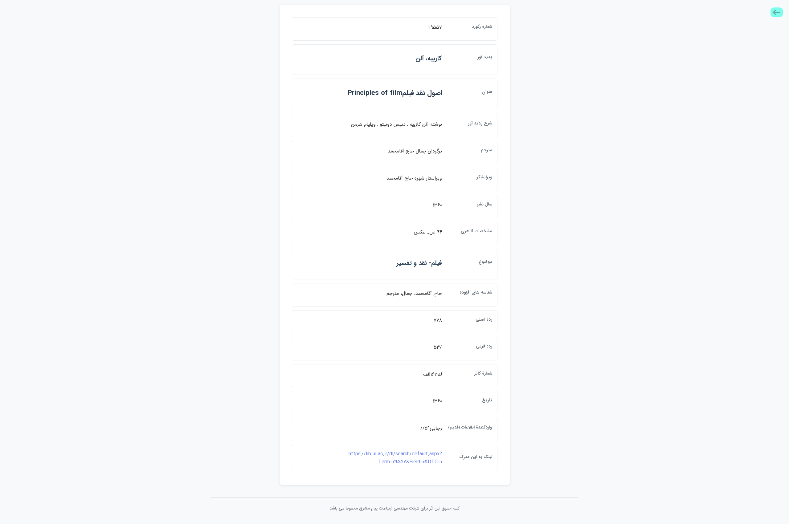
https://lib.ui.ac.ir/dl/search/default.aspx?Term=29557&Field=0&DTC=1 (395, 458)
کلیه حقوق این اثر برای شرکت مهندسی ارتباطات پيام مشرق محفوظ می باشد (394, 508)
